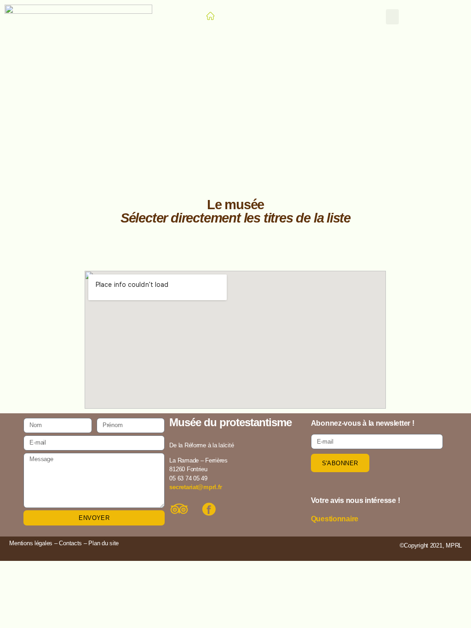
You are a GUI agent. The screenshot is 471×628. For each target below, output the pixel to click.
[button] (392, 16)
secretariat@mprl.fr (195, 487)
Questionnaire (335, 519)
